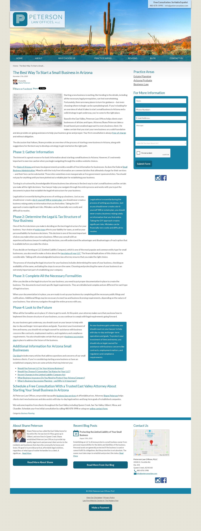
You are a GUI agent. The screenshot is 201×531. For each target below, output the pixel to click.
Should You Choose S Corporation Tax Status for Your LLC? (44, 371)
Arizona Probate (143, 80)
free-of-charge (119, 133)
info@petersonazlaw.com (176, 5)
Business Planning (27, 413)
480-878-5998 (156, 5)
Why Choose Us (66, 58)
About (38, 58)
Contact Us (176, 58)
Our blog (17, 355)
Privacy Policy (109, 497)
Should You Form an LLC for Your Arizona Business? (41, 368)
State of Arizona (24, 167)
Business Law (141, 84)
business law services (66, 395)
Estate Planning (142, 76)
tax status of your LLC (71, 253)
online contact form (98, 408)
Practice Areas (102, 58)
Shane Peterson (111, 395)
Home (19, 58)
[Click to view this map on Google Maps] (151, 455)
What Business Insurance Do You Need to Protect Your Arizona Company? (51, 377)
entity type (40, 229)
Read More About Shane (40, 462)
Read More (26, 453)
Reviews (132, 58)
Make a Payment (100, 507)
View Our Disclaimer (94, 497)
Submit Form (143, 163)
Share (35, 88)
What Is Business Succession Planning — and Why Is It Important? (47, 381)
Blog (153, 58)
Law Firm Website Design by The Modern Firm (100, 501)
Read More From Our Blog (100, 464)
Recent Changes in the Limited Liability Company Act (41, 374)
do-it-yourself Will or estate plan (47, 200)
